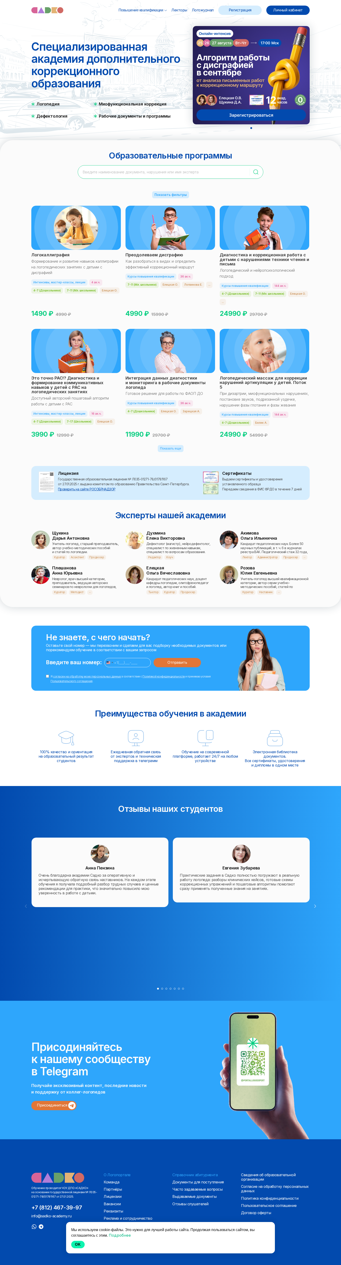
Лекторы (179, 10)
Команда (111, 1182)
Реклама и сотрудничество (128, 1218)
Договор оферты (256, 1212)
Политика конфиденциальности (269, 1198)
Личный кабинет (287, 10)
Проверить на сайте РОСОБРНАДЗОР (87, 489)
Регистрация (240, 10)
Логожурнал (203, 10)
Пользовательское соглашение (268, 1205)
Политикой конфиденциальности (163, 676)
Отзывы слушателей (190, 1204)
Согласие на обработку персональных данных (275, 1188)
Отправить (177, 662)
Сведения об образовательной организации (268, 1177)
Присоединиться (52, 1105)
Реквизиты (113, 1211)
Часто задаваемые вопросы (197, 1189)
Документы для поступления (198, 1182)
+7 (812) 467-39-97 (56, 1207)
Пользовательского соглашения (72, 681)
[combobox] (109, 662)
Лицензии (112, 1196)
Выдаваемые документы (194, 1196)
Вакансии (112, 1204)
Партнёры (113, 1189)
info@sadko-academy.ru (51, 1216)
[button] (251, 128)
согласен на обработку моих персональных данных (87, 676)
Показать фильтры (170, 195)
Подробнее (107, 313)
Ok (78, 1244)
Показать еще (170, 448)
